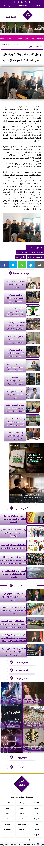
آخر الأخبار (22, 585)
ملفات (36, 824)
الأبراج (36, 813)
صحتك (7, 813)
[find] (22, 2)
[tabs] (14, 2)
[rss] (26, 2)
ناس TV (36, 818)
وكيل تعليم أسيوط (34, 247)
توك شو (7, 824)
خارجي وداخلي (30, 38)
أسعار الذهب (22, 670)
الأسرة (7, 808)
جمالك (8, 818)
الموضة (22, 808)
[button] (2, 27)
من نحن (36, 829)
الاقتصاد (19, 38)
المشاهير (10, 38)
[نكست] (26, 471)
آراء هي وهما (22, 824)
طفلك (22, 818)
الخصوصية (7, 829)
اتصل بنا (36, 834)
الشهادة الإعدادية (34, 257)
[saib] (26, 502)
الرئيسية (40, 38)
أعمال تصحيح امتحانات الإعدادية (29, 252)
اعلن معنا (22, 829)
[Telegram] (30, 264)
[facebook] (29, 2)
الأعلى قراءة (22, 678)
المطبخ (22, 813)
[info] (18, 2)
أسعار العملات (22, 662)
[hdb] (22, 27)
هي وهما (19, 257)
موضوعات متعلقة (21, 273)
